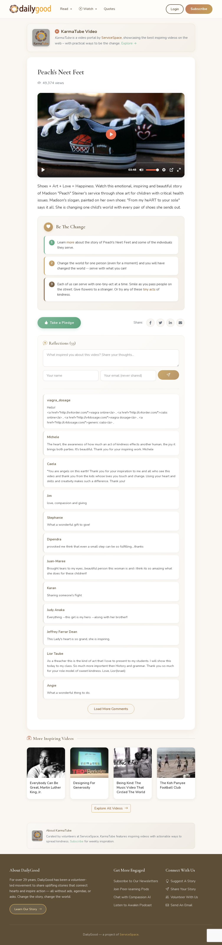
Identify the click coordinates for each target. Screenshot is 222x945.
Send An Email (181, 905)
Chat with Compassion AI (132, 897)
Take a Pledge (62, 322)
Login (175, 9)
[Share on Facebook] (150, 323)
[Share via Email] (180, 323)
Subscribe (199, 8)
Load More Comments (111, 709)
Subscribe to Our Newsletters (136, 881)
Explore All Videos (109, 808)
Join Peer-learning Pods (131, 889)
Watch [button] (88, 8)
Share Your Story (183, 889)
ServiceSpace (111, 38)
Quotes (109, 8)
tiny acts (149, 289)
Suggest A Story (183, 881)
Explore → (129, 43)
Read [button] (64, 8)
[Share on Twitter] (160, 323)
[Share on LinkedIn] (170, 323)
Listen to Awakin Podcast (133, 905)
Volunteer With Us (184, 897)
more (70, 242)
